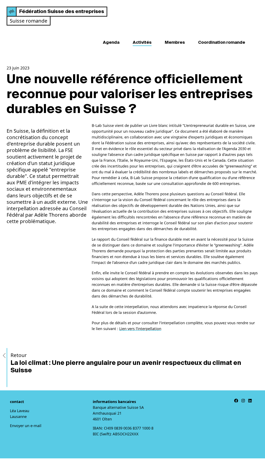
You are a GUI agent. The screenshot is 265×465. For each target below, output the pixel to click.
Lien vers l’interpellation (140, 328)
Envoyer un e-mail (25, 425)
